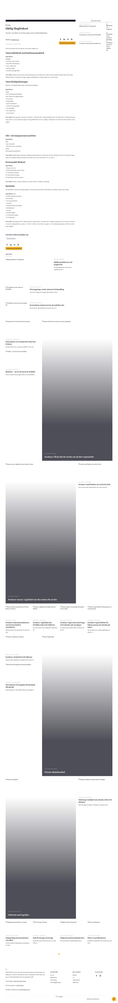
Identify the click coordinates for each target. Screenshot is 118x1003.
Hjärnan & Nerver (15, 654)
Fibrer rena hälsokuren (97, 938)
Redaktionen (53, 977)
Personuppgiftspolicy (55, 982)
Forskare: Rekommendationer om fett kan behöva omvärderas (17, 625)
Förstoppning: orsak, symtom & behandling (47, 289)
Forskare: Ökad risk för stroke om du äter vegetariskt (69, 457)
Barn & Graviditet (16, 339)
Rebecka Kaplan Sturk (20, 981)
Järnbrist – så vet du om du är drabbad (20, 372)
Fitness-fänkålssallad (55, 772)
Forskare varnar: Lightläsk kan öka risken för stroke (32, 599)
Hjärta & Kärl (53, 453)
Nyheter (75, 975)
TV (73, 977)
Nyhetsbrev (75, 982)
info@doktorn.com (24, 989)
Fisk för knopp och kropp (43, 938)
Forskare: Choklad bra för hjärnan (19, 657)
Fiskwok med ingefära (18, 915)
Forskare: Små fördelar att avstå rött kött (94, 484)
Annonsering (53, 980)
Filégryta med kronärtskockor (72, 938)
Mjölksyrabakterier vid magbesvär (87, 26)
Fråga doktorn (76, 980)
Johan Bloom (20, 985)
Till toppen (60, 996)
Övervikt (13, 620)
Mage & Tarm (61, 259)
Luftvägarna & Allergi (16, 682)
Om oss (52, 975)
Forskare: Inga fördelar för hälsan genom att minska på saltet (99, 625)
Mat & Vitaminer (11, 238)
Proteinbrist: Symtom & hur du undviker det (47, 305)
